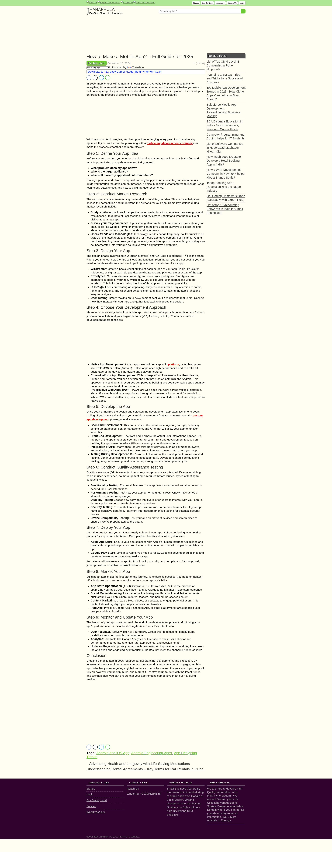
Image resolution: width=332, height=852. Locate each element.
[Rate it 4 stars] (190, 63)
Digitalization (96, 63)
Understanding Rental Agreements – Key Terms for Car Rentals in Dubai (145, 769)
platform (173, 364)
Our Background (97, 800)
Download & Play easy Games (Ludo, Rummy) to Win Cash (124, 71)
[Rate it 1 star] (184, 63)
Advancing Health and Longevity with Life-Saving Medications (139, 764)
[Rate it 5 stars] (192, 63)
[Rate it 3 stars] (188, 63)
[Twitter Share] (95, 77)
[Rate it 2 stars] (186, 63)
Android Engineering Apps (151, 753)
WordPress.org (96, 811)
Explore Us (232, 3)
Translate (138, 67)
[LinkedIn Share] (101, 77)
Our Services (207, 3)
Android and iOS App (112, 753)
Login (242, 3)
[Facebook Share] (89, 77)
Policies (91, 806)
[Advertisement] (164, 35)
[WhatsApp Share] (107, 77)
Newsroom (220, 3)
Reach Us (133, 788)
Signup (196, 3)
